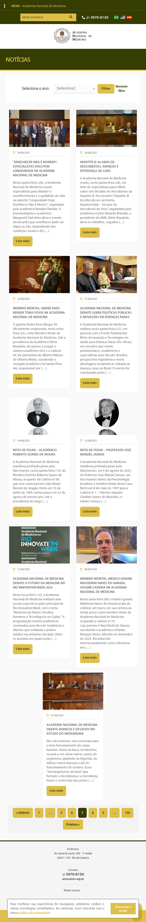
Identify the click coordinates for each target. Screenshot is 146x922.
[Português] (116, 17)
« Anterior (22, 813)
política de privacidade (34, 913)
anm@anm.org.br (73, 879)
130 (127, 813)
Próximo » (73, 824)
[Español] (129, 17)
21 (97, 17)
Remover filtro (122, 89)
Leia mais (23, 241)
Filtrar (106, 89)
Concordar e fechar (123, 908)
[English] (123, 17)
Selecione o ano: (35, 89)
